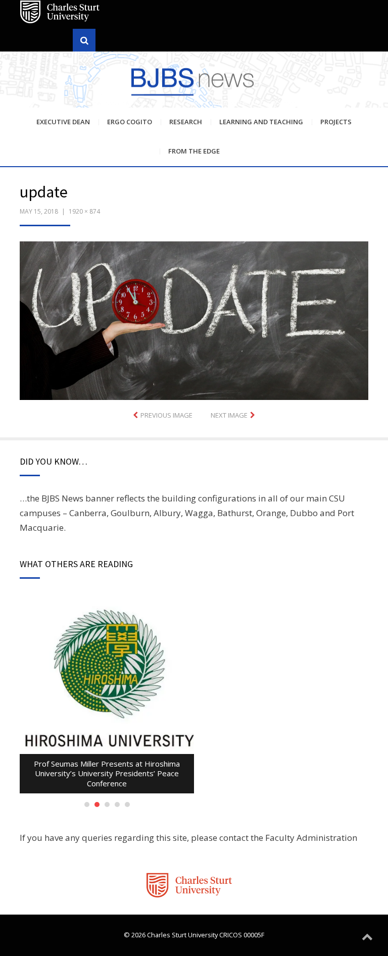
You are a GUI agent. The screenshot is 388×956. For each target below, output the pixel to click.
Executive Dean (63, 121)
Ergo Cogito (129, 121)
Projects (336, 121)
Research (185, 121)
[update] (194, 319)
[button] (194, 320)
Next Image (229, 415)
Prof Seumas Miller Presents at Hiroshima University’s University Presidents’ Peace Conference (107, 773)
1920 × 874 (84, 211)
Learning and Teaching (261, 121)
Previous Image (166, 415)
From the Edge (194, 151)
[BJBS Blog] (194, 81)
